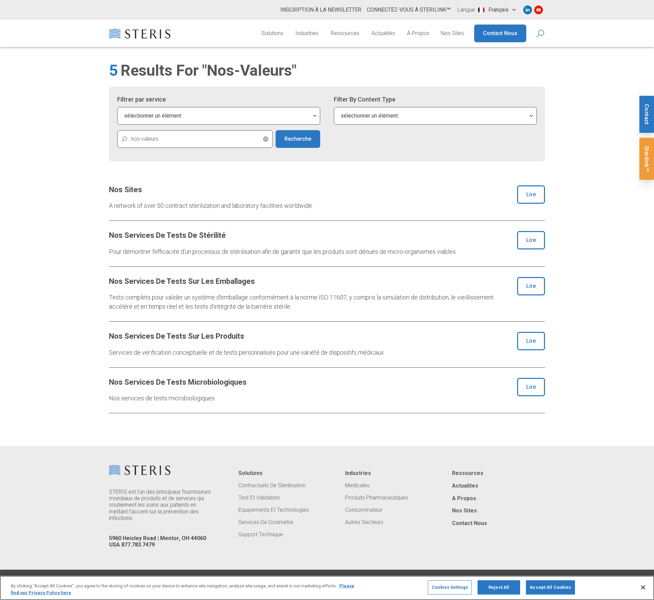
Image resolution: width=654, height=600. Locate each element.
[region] (327, 588)
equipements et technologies (273, 510)
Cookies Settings (450, 587)
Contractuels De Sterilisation (272, 485)
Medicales (357, 485)
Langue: (466, 10)
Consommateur (364, 510)
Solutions (272, 33)
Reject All (498, 587)
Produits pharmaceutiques (376, 498)
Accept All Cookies (550, 587)
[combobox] (497, 9)
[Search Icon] (540, 33)
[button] (265, 139)
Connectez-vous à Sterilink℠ (409, 9)
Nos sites (452, 33)
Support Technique (260, 534)
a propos (464, 498)
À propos (418, 33)
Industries (306, 33)
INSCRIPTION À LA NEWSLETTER (320, 9)
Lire (531, 194)
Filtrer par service (141, 99)
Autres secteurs (364, 522)
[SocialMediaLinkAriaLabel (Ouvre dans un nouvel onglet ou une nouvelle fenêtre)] (527, 9)
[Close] (643, 587)
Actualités (383, 33)
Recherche (297, 139)
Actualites (465, 486)
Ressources (345, 33)
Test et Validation (259, 498)
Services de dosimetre (265, 522)
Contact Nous (500, 33)
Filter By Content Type (364, 99)
